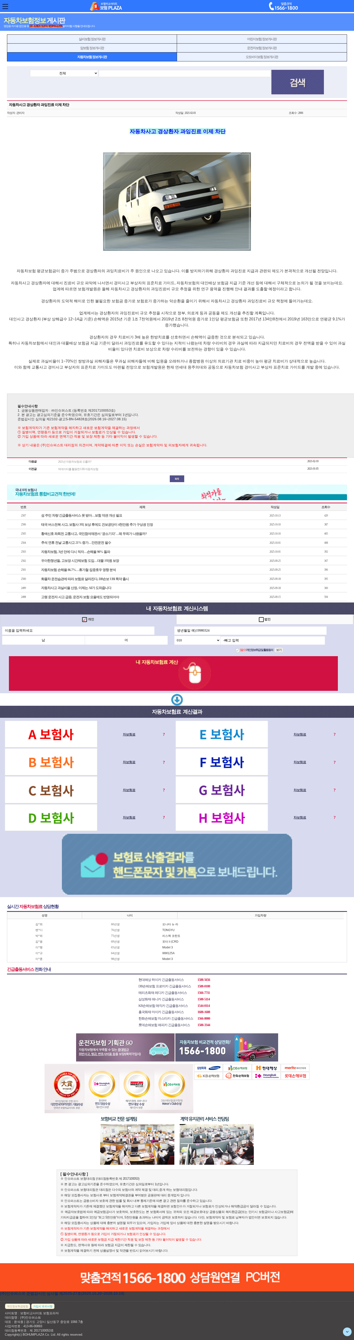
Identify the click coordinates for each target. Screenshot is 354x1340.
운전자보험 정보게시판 (261, 48)
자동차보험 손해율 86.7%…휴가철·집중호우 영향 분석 (78, 570)
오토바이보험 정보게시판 (262, 57)
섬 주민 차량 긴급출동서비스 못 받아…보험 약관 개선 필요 (81, 515)
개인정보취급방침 (17, 1306)
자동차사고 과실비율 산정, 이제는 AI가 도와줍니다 (76, 588)
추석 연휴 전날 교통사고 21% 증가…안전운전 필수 (76, 542)
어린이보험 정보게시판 (261, 39)
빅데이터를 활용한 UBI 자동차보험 (78, 469)
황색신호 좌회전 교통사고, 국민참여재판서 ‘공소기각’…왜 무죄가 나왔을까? (94, 534)
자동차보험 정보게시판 (92, 57)
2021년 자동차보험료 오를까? (74, 461)
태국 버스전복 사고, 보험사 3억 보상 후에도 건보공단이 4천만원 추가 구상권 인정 (97, 524)
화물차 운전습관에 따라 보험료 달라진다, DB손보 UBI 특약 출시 (85, 579)
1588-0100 (203, 986)
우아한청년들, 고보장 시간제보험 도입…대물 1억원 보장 (80, 561)
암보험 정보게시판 (92, 48)
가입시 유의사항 (42, 1306)
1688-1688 (203, 1012)
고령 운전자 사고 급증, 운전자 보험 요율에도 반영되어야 (80, 597)
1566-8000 (203, 1018)
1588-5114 (203, 999)
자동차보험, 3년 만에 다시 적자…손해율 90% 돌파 (75, 552)
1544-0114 (203, 1006)
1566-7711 (203, 993)
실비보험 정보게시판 (92, 39)
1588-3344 (203, 1025)
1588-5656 (203, 980)
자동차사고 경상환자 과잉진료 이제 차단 (39, 105)
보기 (279, 650)
